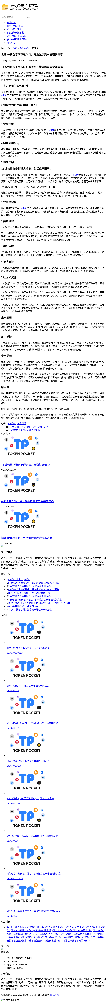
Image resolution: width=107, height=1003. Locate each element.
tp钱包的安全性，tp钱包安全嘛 (25, 430)
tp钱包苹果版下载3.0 (80, 940)
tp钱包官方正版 (14, 29)
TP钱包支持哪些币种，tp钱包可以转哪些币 (29, 593)
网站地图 (54, 995)
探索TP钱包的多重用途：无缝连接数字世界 (29, 586)
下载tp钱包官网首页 (71, 937)
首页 (15, 48)
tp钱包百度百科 (32, 937)
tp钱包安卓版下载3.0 (53, 940)
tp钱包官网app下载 (32, 934)
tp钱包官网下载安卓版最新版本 (76, 934)
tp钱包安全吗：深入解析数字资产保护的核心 (27, 501)
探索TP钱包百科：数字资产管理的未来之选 (26, 537)
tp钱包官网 (37, 940)
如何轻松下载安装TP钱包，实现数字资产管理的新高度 (35, 599)
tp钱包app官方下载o (75, 927)
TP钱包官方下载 (15, 26)
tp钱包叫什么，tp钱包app (20, 579)
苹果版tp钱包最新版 (16, 927)
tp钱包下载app (58, 927)
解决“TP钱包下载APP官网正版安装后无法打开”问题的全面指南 (39, 603)
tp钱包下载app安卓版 (51, 937)
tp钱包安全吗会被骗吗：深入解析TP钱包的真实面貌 (33, 583)
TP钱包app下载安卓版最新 (38, 930)
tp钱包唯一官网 (59, 930)
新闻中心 (11, 43)
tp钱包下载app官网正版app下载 (82, 930)
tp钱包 (4, 95)
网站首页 (11, 22)
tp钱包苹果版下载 (15, 32)
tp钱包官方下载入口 (16, 36)
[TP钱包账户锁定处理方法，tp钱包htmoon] (21, 459)
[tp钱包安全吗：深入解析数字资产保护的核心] (21, 495)
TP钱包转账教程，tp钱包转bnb (23, 606)
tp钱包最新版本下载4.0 (18, 39)
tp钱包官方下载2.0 (51, 934)
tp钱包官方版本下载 (21, 940)
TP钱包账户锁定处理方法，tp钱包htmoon (25, 464)
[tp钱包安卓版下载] (25, 9)
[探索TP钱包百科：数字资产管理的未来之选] (21, 531)
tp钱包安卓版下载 (35, 927)
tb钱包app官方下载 (17, 423)
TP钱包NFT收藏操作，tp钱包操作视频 (29, 427)
